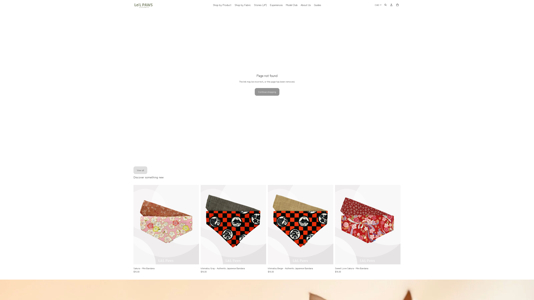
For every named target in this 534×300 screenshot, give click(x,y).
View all (140, 170)
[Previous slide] (138, 225)
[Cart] (397, 5)
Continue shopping (267, 91)
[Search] (385, 5)
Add (331, 261)
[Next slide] (195, 225)
